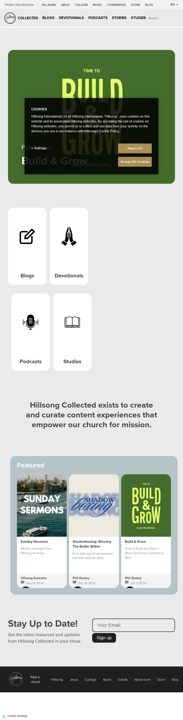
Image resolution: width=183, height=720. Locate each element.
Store (136, 5)
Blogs (48, 17)
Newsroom (142, 679)
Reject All (135, 148)
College (81, 5)
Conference (117, 5)
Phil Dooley (81, 578)
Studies (138, 17)
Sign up (104, 637)
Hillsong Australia (34, 578)
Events (123, 679)
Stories (119, 17)
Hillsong (49, 5)
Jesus (66, 5)
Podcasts (98, 17)
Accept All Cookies (135, 161)
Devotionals (71, 17)
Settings (40, 148)
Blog (149, 5)
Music (98, 5)
